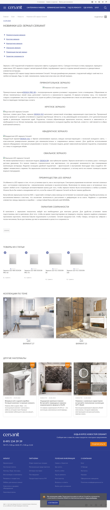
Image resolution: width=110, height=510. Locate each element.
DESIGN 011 (25, 139)
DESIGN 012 (39, 114)
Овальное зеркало (13, 48)
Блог (13, 17)
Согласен (53, 503)
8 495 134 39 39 (12, 441)
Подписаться (98, 444)
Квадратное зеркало (14, 43)
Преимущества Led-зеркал (16, 52)
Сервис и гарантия (51, 2)
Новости (21, 17)
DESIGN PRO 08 (29, 92)
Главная (5, 17)
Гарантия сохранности (15, 56)
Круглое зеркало (12, 39)
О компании (41, 2)
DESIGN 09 (44, 161)
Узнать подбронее (91, 498)
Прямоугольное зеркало (15, 35)
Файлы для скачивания (66, 2)
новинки (6, 230)
